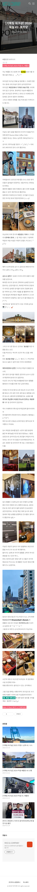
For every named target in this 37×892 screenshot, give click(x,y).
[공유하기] (9, 714)
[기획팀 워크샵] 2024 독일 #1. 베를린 (15, 65)
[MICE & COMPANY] (12, 3)
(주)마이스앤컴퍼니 (14, 882)
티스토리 (25, 882)
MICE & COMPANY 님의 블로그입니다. (14, 847)
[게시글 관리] (11, 714)
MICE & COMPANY (12, 843)
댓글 (4, 835)
